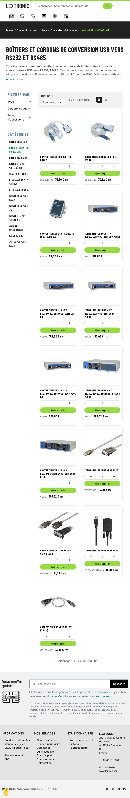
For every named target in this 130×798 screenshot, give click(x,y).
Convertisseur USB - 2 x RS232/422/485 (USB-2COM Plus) (99, 313)
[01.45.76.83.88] (33, 16)
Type (10, 101)
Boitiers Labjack (17, 157)
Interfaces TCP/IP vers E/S (18, 181)
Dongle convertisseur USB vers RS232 (55, 552)
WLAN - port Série (18, 173)
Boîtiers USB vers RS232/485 (18, 149)
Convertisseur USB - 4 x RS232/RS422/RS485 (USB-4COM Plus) (102, 393)
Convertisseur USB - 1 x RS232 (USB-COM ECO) (57, 235)
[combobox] (69, 6)
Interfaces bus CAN (18, 189)
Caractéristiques (18, 108)
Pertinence (49, 102)
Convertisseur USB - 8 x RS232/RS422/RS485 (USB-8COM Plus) (57, 473)
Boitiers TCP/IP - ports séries (17, 165)
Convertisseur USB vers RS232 (102, 470)
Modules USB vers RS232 (18, 197)
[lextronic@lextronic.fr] (44, 16)
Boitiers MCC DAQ (17, 141)
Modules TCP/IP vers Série (16, 217)
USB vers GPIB (15, 235)
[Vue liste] (106, 100)
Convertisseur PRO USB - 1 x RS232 (55, 158)
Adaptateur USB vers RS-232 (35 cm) (56, 628)
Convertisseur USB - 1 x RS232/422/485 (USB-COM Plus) (102, 235)
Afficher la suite (15, 79)
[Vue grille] (99, 100)
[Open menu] (120, 6)
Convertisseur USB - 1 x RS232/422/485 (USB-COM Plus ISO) (57, 313)
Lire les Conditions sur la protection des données (79, 696)
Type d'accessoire (15, 117)
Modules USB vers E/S (18, 207)
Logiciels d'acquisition (15, 227)
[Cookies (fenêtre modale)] (6, 792)
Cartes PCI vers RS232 (17, 243)
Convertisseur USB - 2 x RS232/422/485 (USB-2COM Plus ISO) (58, 393)
